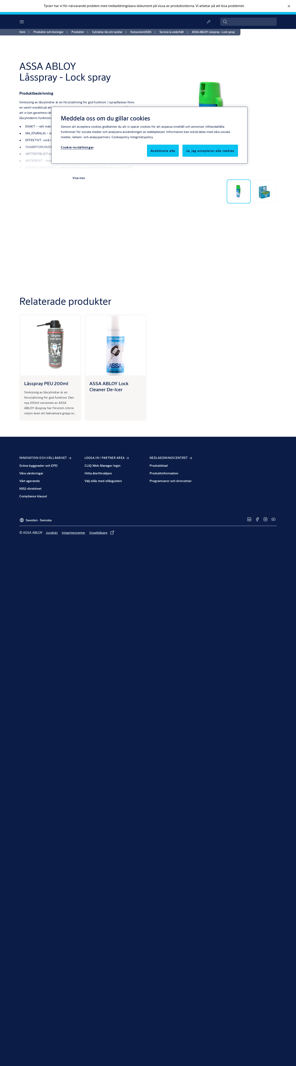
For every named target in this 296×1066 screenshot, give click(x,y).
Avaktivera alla (163, 150)
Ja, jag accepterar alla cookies (210, 150)
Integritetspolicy (141, 137)
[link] (25, 32)
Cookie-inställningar (77, 147)
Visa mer (78, 178)
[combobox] (248, 22)
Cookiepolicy (120, 137)
